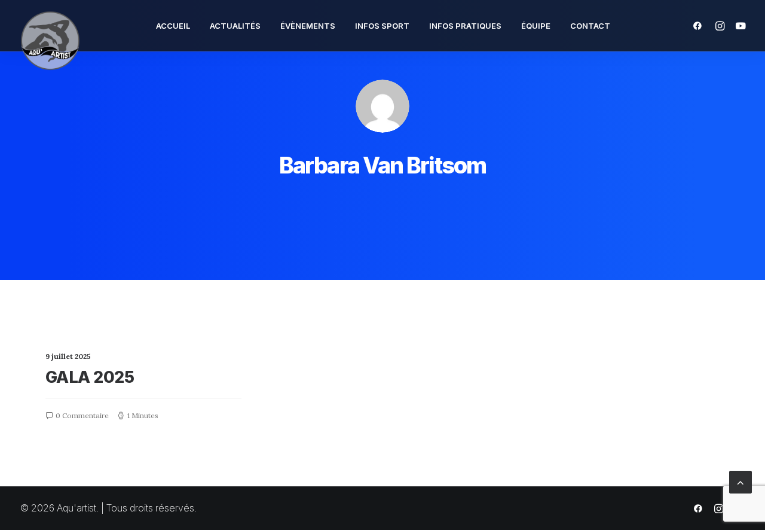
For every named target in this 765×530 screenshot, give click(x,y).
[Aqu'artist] (50, 26)
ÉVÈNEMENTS (307, 26)
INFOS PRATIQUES (465, 26)
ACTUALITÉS (235, 26)
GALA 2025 (89, 377)
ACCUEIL (173, 26)
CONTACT (590, 26)
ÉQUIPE (535, 26)
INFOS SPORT (382, 26)
